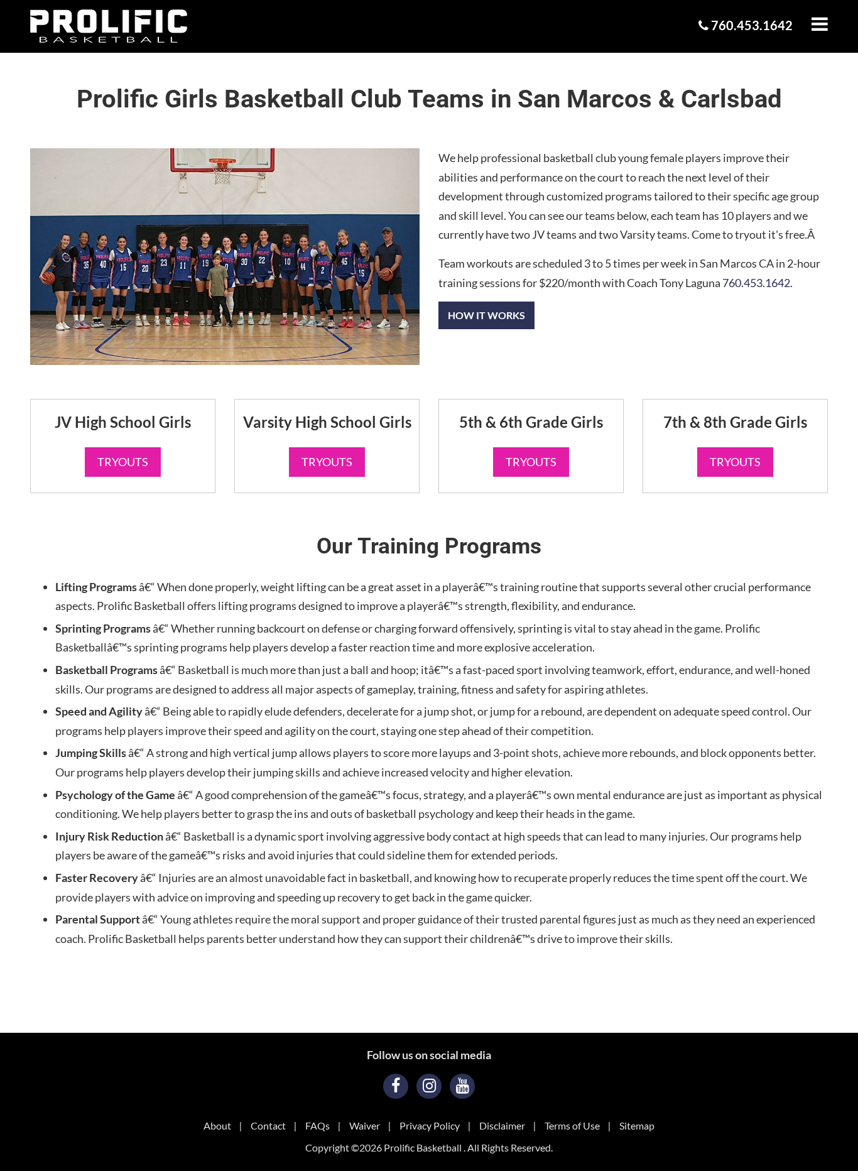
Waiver (364, 1125)
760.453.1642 (751, 25)
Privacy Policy (429, 1125)
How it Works (486, 315)
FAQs (317, 1125)
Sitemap (636, 1125)
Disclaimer (502, 1125)
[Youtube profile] (462, 1086)
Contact (268, 1125)
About (217, 1125)
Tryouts (122, 462)
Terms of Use (572, 1125)
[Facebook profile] (395, 1086)
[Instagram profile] (429, 1086)
